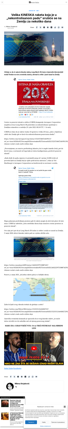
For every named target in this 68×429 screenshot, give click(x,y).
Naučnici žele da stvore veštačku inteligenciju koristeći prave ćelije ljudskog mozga (17, 403)
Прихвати (31, 422)
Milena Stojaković (11, 26)
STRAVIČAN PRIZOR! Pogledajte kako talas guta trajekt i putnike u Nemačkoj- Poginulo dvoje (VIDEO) (16, 416)
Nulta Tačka (8, 368)
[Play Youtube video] (34, 348)
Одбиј (43, 422)
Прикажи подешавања (58, 422)
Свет (37, 10)
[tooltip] (36, 27)
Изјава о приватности (45, 426)
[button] (65, 407)
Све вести (32, 10)
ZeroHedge (17, 368)
